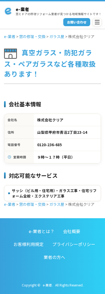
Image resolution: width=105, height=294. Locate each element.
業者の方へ (54, 257)
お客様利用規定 (28, 244)
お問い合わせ (76, 22)
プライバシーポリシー (73, 244)
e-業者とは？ (41, 231)
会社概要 (71, 231)
